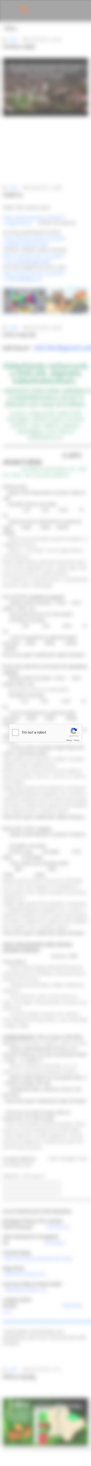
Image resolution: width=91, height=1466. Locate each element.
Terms (76, 740)
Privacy (69, 740)
